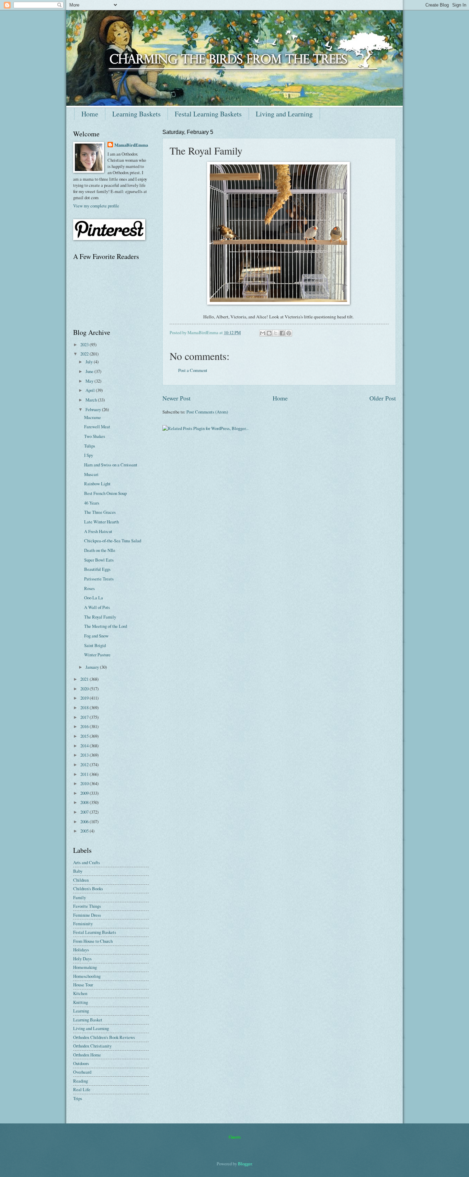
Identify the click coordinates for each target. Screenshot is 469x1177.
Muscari (91, 474)
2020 (85, 689)
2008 (85, 802)
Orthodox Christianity (92, 1046)
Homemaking (85, 967)
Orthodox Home (87, 1055)
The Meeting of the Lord (105, 626)
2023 (85, 344)
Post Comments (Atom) (207, 412)
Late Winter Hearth (101, 522)
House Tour (83, 985)
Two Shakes (94, 436)
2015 (85, 736)
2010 (85, 783)
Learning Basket (87, 1020)
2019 (85, 698)
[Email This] (262, 333)
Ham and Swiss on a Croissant (110, 465)
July (89, 362)
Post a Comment (192, 370)
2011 (85, 774)
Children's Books (88, 888)
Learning (81, 1011)
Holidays (81, 950)
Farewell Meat (97, 426)
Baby (77, 871)
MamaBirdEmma (131, 145)
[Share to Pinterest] (288, 333)
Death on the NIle (99, 550)
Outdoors (81, 1063)
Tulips (89, 446)
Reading (80, 1081)
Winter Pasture (97, 655)
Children (81, 880)
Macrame (92, 417)
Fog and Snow (96, 636)
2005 (85, 831)
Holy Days (82, 958)
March (91, 400)
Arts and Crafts (86, 862)
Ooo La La (93, 598)
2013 (85, 755)
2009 (85, 793)
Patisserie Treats (99, 579)
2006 (85, 821)
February (93, 409)
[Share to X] (275, 333)
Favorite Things (87, 906)
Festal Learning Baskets (208, 113)
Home (89, 113)
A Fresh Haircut (98, 531)
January (92, 667)
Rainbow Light (97, 483)
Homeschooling (87, 976)
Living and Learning (284, 113)
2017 (85, 717)
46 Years (91, 503)
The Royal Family (100, 617)
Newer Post (176, 398)
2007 (85, 812)
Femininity (83, 923)
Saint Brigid (95, 645)
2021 (85, 679)
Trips (77, 1098)
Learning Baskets (136, 113)
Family (79, 897)
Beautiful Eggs (97, 569)
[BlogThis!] (269, 333)
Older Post (382, 398)
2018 (85, 707)
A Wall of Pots (97, 607)
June (89, 371)
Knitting (80, 1002)
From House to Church (93, 941)
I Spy (88, 455)
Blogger (245, 1164)
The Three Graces (100, 512)
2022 (85, 354)
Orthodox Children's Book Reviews (104, 1037)
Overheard (82, 1072)
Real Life (81, 1089)
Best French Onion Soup (105, 493)
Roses (89, 588)
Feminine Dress (87, 915)
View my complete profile (96, 206)
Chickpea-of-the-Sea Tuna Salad (112, 540)
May (89, 381)
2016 (85, 726)
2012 (85, 764)
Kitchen (80, 993)
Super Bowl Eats (99, 560)
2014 (85, 746)
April (90, 390)
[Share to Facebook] (282, 333)
